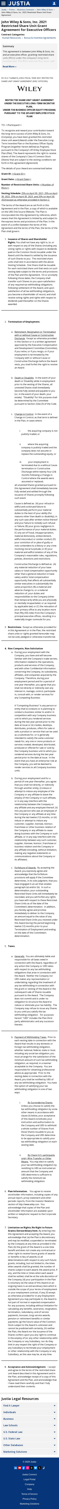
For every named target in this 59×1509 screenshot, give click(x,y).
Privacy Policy (29, 1499)
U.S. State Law (11, 1438)
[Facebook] (23, 1467)
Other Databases (13, 1445)
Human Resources (11, 37)
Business (8, 1418)
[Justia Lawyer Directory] (43, 1467)
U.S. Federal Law (12, 1432)
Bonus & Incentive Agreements (40, 37)
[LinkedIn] (15, 1467)
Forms (12, 10)
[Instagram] (27, 1467)
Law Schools (10, 1425)
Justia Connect (29, 1474)
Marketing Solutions (15, 1451)
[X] (39, 1467)
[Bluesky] (35, 1467)
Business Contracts (25, 10)
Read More (9, 66)
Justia (3, 10)
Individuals (9, 1412)
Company (29, 1484)
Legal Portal (29, 1479)
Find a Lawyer (11, 1405)
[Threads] (31, 1467)
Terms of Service (29, 1494)
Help (29, 1489)
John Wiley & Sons (45, 10)
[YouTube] (19, 1467)
